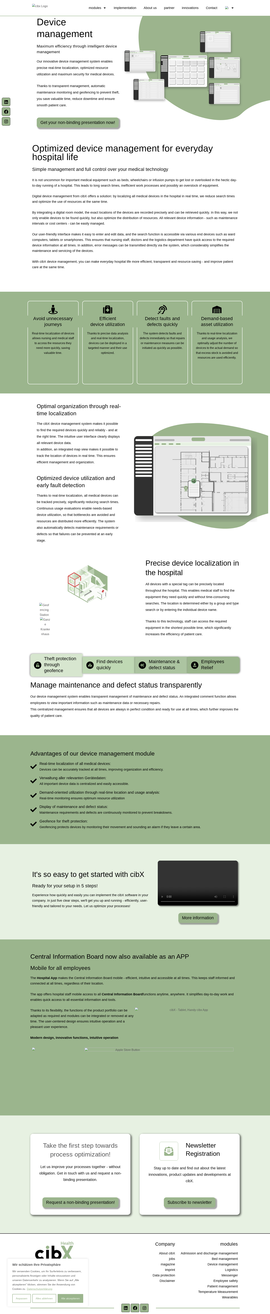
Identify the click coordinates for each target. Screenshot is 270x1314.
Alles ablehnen (44, 1298)
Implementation (125, 8)
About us (150, 8)
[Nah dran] (84, 1262)
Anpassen (21, 1298)
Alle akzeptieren (70, 1298)
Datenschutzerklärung (39, 1288)
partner (169, 8)
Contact (211, 8)
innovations (190, 8)
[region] (47, 1283)
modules (95, 8)
